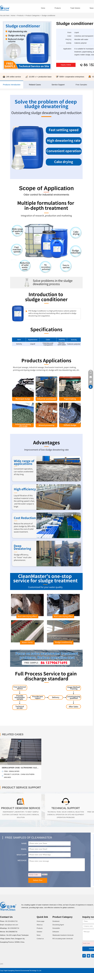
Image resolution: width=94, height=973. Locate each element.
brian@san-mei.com (11, 925)
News (38, 935)
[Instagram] (88, 955)
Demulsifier (56, 928)
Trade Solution (75, 8)
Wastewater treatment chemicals (63, 935)
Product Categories (33, 15)
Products (58, 8)
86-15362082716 (13, 928)
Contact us (40, 938)
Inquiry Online (66, 65)
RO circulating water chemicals (63, 938)
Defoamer (56, 931)
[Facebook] (84, 955)
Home (43, 8)
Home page (40, 921)
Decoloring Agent (58, 925)
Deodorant (56, 921)
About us (40, 925)
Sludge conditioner (48, 15)
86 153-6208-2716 (11, 921)
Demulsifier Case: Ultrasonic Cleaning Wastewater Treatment (20, 768)
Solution (39, 931)
